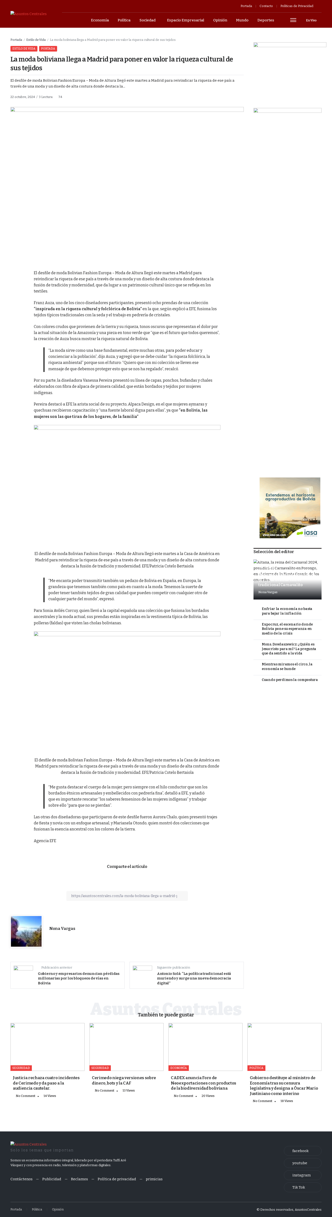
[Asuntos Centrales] (28, 13)
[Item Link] (47, 1047)
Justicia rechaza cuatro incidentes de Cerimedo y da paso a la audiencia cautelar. (46, 1083)
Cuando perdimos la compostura (290, 680)
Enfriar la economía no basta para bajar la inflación (287, 611)
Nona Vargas (62, 928)
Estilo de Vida (36, 40)
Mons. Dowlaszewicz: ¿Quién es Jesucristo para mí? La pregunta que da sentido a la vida (289, 648)
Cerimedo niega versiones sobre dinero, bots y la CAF (124, 1080)
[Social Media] (302, 1150)
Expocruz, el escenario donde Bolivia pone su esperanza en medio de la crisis (287, 628)
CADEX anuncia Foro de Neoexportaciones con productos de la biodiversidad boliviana (203, 1083)
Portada (16, 40)
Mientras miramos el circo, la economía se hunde (287, 666)
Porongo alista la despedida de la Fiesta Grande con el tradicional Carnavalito (287, 580)
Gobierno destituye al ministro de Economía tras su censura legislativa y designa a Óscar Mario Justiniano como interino (284, 1086)
